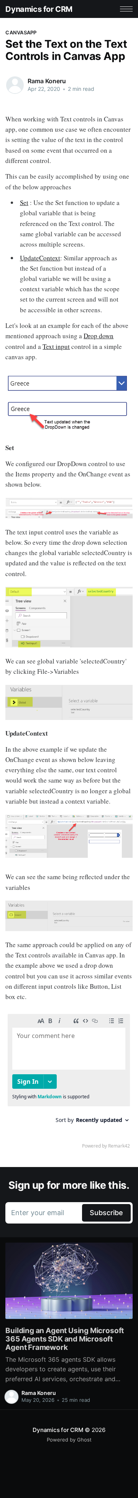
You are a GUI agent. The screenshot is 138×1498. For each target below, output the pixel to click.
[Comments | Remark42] (68, 1083)
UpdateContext (40, 257)
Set (24, 202)
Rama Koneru (47, 81)
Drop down (98, 335)
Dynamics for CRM (38, 9)
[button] (126, 9)
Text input (56, 346)
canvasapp (20, 32)
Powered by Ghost (69, 1440)
